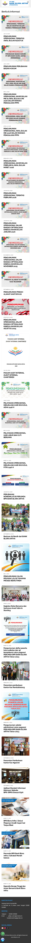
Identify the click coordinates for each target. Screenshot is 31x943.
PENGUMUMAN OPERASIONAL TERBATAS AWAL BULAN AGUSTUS (14, 38)
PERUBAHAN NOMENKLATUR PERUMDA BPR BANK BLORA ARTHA (14, 496)
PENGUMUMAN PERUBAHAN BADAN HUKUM (15, 67)
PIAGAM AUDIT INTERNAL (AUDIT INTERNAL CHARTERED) (14, 375)
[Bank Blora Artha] (15, 6)
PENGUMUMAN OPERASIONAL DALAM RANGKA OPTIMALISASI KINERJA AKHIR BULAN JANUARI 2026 (13, 227)
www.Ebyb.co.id (15, 937)
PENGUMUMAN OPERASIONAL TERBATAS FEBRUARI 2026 (14, 195)
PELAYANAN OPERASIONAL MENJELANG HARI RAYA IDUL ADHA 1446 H (15, 405)
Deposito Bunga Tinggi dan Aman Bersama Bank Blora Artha (15, 888)
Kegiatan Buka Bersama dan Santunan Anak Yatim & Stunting (15, 608)
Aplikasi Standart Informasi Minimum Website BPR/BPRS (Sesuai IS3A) (15, 790)
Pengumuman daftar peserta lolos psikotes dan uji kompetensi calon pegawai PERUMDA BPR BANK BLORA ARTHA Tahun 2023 (15, 652)
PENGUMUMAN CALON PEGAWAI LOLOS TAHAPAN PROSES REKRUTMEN (15, 578)
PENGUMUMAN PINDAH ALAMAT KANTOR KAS (13, 293)
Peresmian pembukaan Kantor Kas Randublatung (14, 686)
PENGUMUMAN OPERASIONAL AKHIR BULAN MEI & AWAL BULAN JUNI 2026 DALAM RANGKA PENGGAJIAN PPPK (15, 98)
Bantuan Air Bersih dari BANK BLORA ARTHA (15, 537)
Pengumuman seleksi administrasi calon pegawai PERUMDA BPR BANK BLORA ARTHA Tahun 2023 (15, 728)
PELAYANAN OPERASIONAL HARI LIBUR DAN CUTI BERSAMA (15, 435)
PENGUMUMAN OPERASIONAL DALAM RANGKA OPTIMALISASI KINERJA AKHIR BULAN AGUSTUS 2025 (13, 324)
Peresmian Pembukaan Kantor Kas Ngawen (13, 761)
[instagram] (5, 928)
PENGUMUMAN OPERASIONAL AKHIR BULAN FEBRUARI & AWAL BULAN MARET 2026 (15, 164)
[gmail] (2, 928)
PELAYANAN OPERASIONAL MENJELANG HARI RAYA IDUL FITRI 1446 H (15, 465)
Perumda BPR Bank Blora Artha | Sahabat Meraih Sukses (14, 855)
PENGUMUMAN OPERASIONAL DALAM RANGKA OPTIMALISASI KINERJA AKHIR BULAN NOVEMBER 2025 (13, 261)
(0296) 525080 (13, 914)
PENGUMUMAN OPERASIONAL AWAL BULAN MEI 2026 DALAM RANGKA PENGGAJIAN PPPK (15, 132)
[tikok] (7, 928)
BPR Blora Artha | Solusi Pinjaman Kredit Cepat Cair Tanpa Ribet (14, 823)
